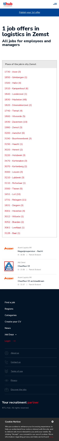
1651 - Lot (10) (12, 194)
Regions (9, 308)
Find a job (10, 302)
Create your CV (13, 321)
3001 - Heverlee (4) (14, 211)
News (8, 328)
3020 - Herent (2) (13, 149)
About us (15, 353)
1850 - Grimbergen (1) (15, 77)
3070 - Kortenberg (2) (15, 166)
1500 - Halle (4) (12, 82)
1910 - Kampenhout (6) (16, 88)
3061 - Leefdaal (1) (14, 227)
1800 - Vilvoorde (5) (14, 116)
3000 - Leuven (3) (13, 172)
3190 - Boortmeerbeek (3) (18, 138)
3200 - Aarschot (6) (14, 133)
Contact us (16, 362)
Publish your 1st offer (29, 12)
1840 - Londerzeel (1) (15, 94)
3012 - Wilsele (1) (14, 216)
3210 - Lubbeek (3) (14, 177)
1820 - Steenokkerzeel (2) (18, 105)
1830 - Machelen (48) (15, 99)
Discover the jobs (18, 389)
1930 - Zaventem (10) (15, 121)
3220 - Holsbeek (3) (14, 155)
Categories (11, 315)
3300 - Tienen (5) (13, 188)
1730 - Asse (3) (12, 71)
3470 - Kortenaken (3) (15, 160)
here (51, 437)
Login (7, 341)
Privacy (14, 380)
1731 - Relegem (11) (15, 199)
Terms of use (17, 371)
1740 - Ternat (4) (13, 110)
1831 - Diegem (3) (13, 205)
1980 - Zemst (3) (13, 127)
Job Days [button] (10, 334)
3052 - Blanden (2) (14, 222)
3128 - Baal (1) (12, 233)
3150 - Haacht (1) (13, 144)
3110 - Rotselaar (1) (15, 183)
